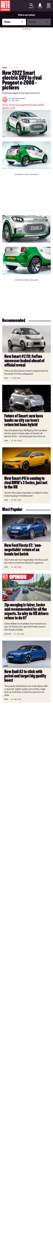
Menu (49, 8)
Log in (40, 8)
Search (31, 8)
